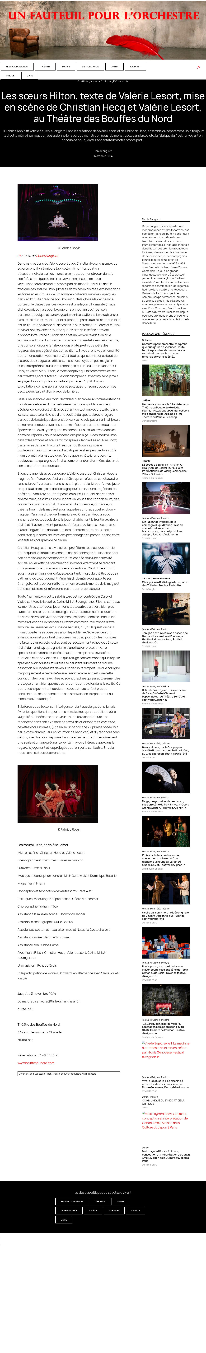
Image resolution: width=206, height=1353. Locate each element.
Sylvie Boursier (149, 538)
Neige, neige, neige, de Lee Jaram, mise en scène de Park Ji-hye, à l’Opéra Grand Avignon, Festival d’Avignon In (165, 804)
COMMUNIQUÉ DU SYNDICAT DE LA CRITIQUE (163, 1102)
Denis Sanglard (103, 151)
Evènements (120, 81)
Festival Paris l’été (161, 578)
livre (30, 75)
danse (66, 66)
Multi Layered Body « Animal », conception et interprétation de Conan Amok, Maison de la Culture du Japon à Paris (166, 1156)
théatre (45, 66)
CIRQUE (10, 75)
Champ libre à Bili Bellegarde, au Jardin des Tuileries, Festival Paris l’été (165, 584)
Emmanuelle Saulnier (152, 477)
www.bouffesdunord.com (36, 1063)
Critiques (106, 81)
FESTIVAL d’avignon (17, 66)
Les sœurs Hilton (43, 1073)
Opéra (114, 66)
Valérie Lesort (89, 1073)
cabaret (135, 66)
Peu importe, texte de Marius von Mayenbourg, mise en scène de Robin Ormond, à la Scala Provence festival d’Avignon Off (165, 971)
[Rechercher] (198, 67)
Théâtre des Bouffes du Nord (67, 1073)
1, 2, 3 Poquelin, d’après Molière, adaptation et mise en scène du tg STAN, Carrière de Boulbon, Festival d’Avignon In (163, 1028)
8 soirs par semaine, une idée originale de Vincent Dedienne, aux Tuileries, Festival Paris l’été (165, 915)
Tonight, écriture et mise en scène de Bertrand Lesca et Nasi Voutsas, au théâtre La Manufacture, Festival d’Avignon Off (165, 637)
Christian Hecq (26, 1073)
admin (145, 360)
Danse (145, 1096)
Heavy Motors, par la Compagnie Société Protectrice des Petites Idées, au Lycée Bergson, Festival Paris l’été (165, 750)
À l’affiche (83, 81)
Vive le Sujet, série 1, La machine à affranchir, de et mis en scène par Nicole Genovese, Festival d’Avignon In (165, 1084)
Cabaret (146, 578)
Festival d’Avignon (151, 518)
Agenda (95, 81)
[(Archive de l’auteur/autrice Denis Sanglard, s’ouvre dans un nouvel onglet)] (166, 213)
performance (90, 66)
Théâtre (146, 400)
